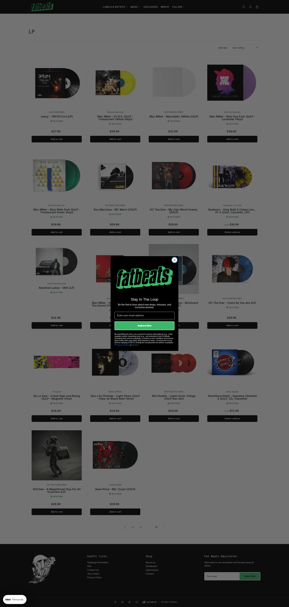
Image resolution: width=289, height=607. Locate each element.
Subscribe (144, 325)
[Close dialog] (174, 260)
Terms (135, 345)
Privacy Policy (122, 345)
